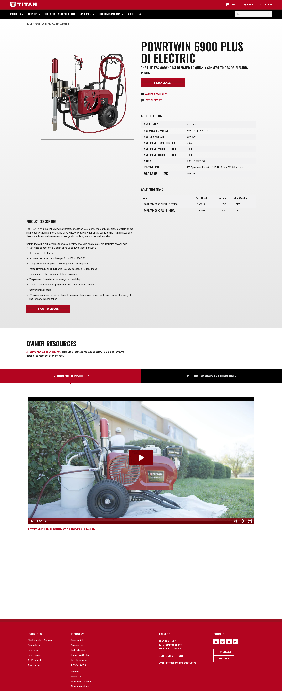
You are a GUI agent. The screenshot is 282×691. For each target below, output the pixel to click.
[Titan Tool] (23, 5)
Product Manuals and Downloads (211, 376)
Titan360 (224, 658)
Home (29, 24)
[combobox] (253, 14)
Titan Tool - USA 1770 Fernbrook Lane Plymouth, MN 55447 (170, 645)
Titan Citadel (223, 652)
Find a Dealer (163, 82)
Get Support (153, 100)
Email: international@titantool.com (177, 662)
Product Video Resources (70, 376)
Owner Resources (156, 94)
